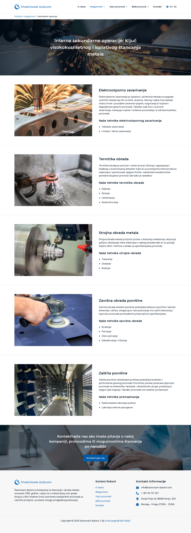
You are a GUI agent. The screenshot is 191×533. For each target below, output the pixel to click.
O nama (81, 6)
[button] (103, 7)
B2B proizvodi (139, 6)
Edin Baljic (125, 520)
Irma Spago (111, 520)
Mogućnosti (96, 6)
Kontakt (157, 6)
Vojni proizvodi (117, 6)
